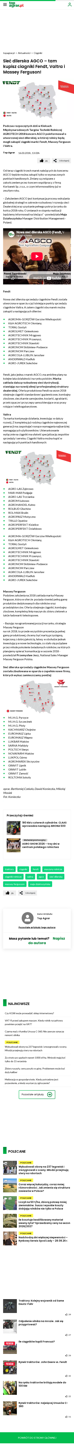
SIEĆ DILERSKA (55, 876)
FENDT (36, 869)
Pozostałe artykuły (33, 1094)
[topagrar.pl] (16, 4)
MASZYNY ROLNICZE (53, 869)
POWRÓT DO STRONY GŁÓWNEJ (37, 1437)
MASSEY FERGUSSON (15, 884)
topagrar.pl (9, 52)
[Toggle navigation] (5, 4)
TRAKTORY (9, 869)
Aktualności (24, 52)
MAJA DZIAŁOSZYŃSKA (40, 884)
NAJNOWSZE (19, 1003)
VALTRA (30, 876)
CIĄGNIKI (23, 869)
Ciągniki (38, 52)
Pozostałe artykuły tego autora (37, 927)
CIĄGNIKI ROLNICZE (13, 876)
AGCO (41, 876)
